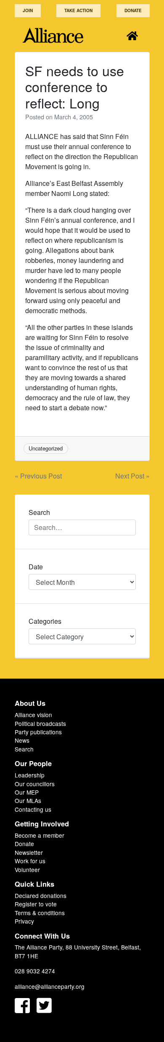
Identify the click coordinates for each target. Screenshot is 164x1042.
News (22, 740)
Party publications (38, 732)
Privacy (24, 921)
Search (24, 749)
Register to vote (36, 904)
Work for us (30, 861)
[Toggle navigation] (132, 35)
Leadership (30, 775)
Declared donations (40, 895)
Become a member (39, 835)
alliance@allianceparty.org (50, 986)
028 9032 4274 (35, 971)
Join (28, 10)
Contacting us (33, 809)
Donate (133, 10)
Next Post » (132, 476)
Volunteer (27, 869)
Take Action (78, 10)
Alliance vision (33, 714)
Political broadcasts (40, 723)
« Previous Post (38, 476)
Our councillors (35, 784)
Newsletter (29, 852)
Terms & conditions (40, 912)
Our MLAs (28, 800)
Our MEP (27, 792)
